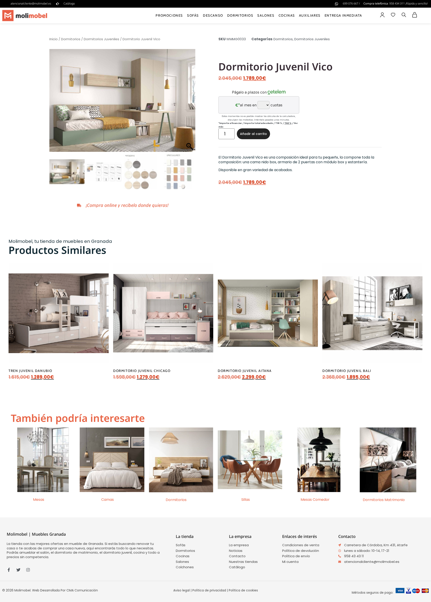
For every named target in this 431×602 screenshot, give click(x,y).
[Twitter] (18, 570)
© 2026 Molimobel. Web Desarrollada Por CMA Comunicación (50, 590)
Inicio (53, 39)
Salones (265, 15)
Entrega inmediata (343, 15)
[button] (404, 15)
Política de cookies (243, 590)
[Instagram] (28, 570)
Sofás (193, 15)
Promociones (169, 15)
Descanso (213, 15)
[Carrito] (414, 15)
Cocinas (287, 15)
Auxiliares (310, 15)
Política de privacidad (209, 590)
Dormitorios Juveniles (101, 39)
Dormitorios (240, 15)
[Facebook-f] (9, 570)
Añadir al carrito (253, 134)
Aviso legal (181, 590)
